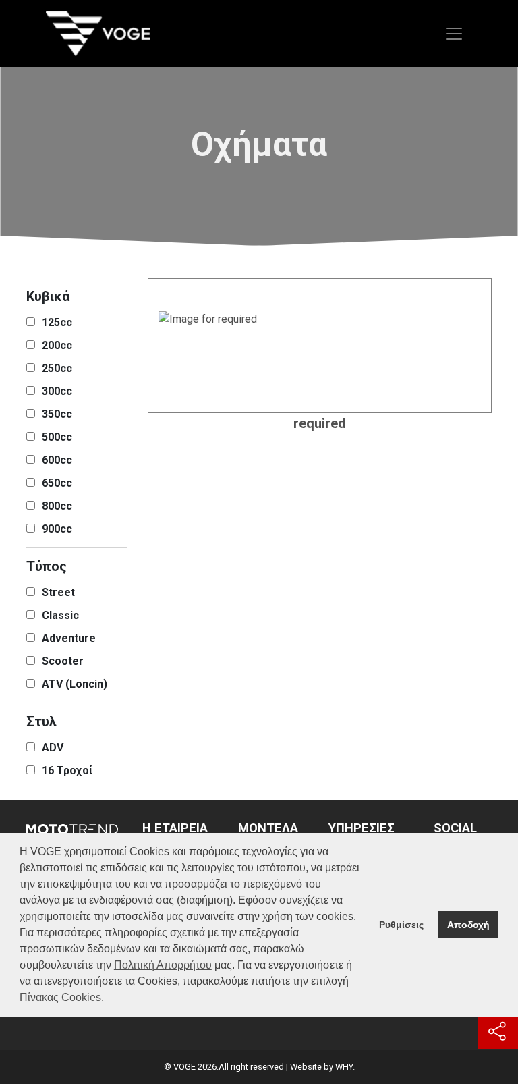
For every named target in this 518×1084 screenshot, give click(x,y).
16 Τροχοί (67, 770)
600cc (57, 460)
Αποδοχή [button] (468, 924)
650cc (57, 483)
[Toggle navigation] (454, 34)
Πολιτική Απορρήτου (163, 965)
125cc (57, 322)
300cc (57, 391)
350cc (57, 414)
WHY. (345, 1067)
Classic (60, 615)
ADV (52, 747)
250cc (57, 368)
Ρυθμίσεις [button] (401, 924)
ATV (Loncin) (74, 684)
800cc (57, 505)
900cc (57, 528)
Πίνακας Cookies (60, 997)
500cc (57, 437)
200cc (57, 345)
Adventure (69, 638)
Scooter (63, 661)
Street (58, 592)
